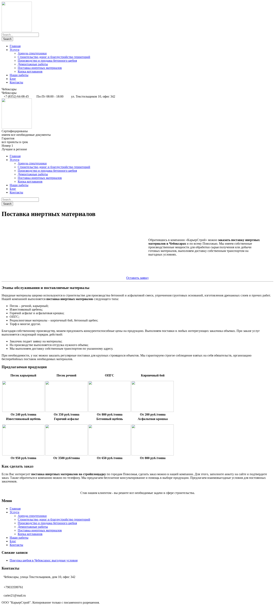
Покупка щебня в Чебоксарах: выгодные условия (44, 560)
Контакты (16, 82)
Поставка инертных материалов (40, 68)
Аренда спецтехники (32, 53)
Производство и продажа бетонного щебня (47, 60)
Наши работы (19, 75)
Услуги (14, 49)
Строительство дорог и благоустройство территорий (54, 57)
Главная (15, 46)
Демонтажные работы (33, 64)
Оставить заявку (137, 278)
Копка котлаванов (30, 71)
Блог (13, 78)
